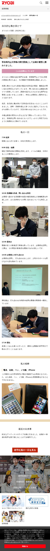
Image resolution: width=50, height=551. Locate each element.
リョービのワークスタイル (25, 461)
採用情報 (5, 523)
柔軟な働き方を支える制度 (21, 19)
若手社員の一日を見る (25, 450)
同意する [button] (25, 546)
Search (41, 3)
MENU (47, 3)
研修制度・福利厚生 (6, 19)
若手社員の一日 (33, 15)
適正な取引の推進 (32, 508)
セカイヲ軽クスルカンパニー (12, 508)
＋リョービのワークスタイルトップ (11, 15)
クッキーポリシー (13, 542)
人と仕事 (25, 15)
